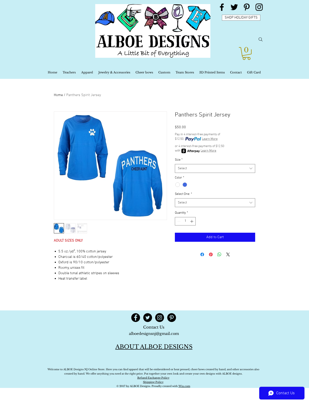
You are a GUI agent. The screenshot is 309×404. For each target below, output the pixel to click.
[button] (246, 53)
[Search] (260, 39)
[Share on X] (228, 254)
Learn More (210, 139)
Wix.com (184, 386)
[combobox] (215, 168)
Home (58, 95)
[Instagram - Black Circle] (159, 317)
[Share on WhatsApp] (219, 254)
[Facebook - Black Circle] (135, 317)
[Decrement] (178, 221)
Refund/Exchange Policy (153, 377)
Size (179, 160)
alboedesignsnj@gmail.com (154, 333)
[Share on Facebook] (202, 254)
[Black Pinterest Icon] (247, 7)
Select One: (183, 194)
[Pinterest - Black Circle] (171, 317)
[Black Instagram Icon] (259, 7)
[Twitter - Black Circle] (147, 317)
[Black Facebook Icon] (222, 7)
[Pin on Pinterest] (211, 254)
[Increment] (192, 221)
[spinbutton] (185, 221)
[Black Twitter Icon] (234, 7)
